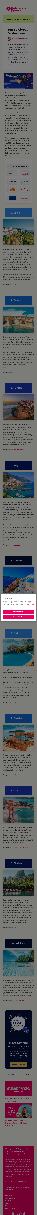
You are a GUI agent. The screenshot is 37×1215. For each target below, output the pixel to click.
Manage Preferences (18, 611)
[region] (18, 607)
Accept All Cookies (18, 616)
